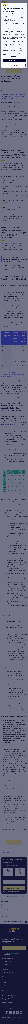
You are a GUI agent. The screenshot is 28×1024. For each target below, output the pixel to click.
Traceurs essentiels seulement (16, 5)
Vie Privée (13, 56)
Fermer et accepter (14, 60)
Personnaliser (14, 65)
